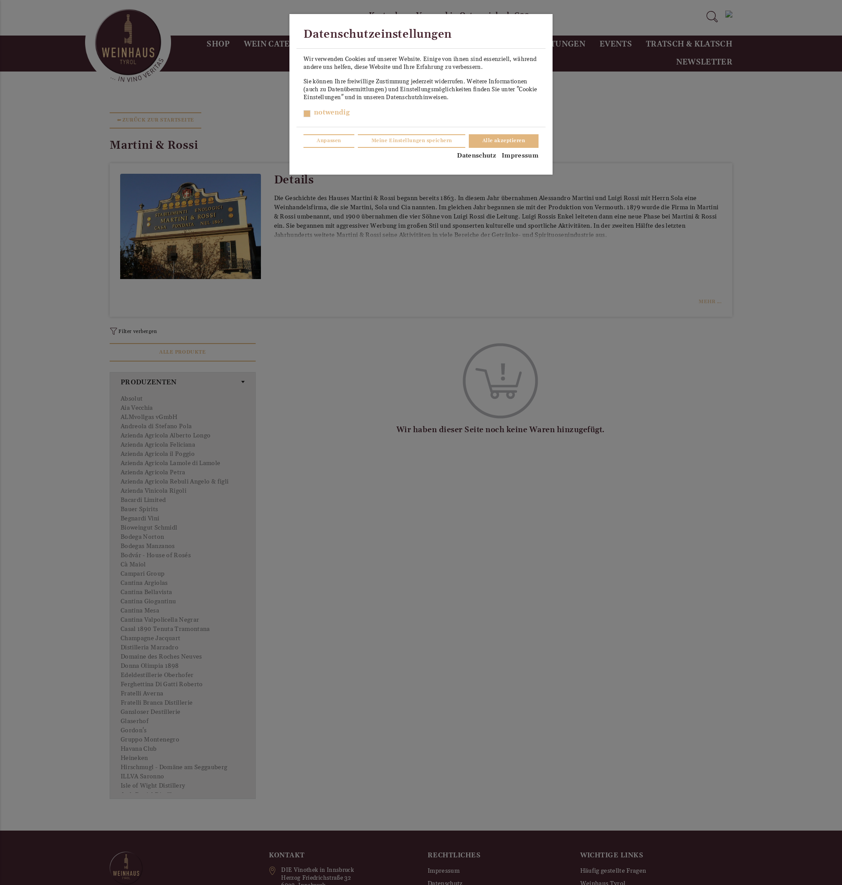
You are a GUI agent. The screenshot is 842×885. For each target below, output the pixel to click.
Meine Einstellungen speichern (411, 141)
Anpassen (329, 141)
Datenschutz (476, 156)
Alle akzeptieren (503, 141)
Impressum (520, 156)
